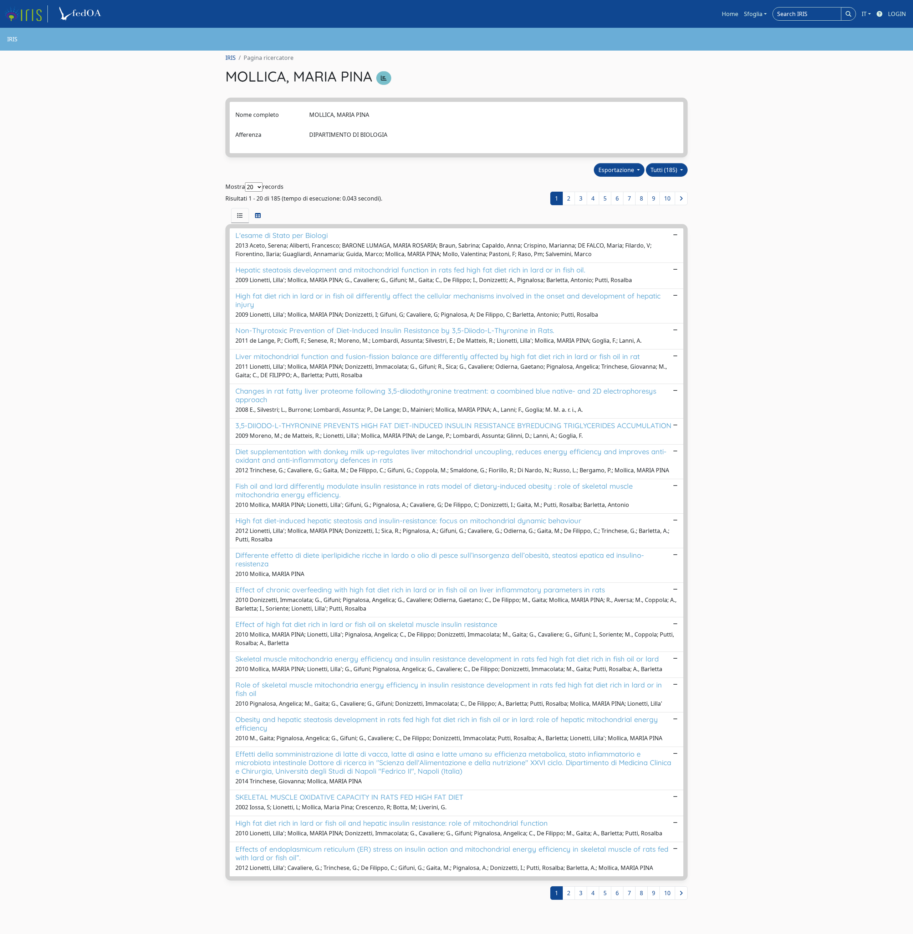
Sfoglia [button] (753, 14)
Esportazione (617, 170)
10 (667, 198)
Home (730, 14)
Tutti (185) (665, 170)
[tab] (240, 215)
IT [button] (864, 14)
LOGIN (897, 14)
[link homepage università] (81, 13)
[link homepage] (26, 13)
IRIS (230, 58)
